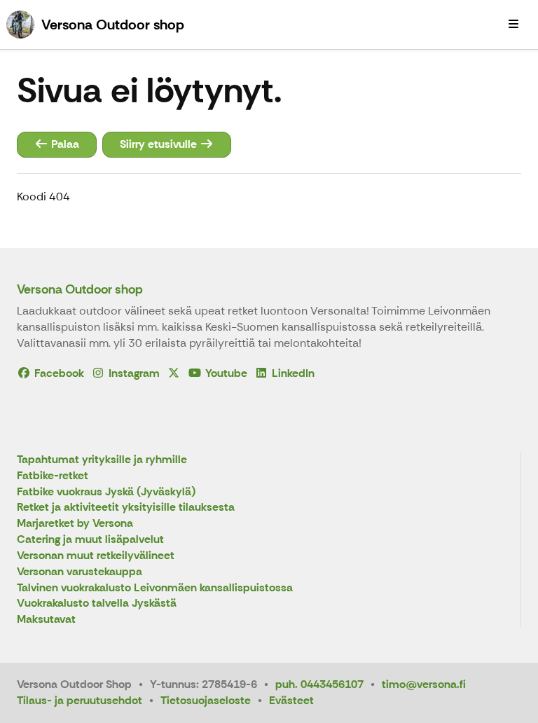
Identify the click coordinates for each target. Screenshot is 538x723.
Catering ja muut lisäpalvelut (90, 539)
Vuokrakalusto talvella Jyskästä (97, 603)
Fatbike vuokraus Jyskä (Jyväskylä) (106, 492)
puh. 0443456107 (319, 684)
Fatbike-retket (52, 476)
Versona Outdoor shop (80, 289)
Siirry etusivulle (160, 144)
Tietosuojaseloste (205, 700)
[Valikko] (513, 24)
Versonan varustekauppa (79, 572)
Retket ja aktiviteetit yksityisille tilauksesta (126, 507)
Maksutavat (46, 619)
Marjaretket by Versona (75, 523)
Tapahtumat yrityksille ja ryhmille (102, 460)
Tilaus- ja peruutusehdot (79, 700)
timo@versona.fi (424, 684)
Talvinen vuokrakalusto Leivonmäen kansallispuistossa (155, 588)
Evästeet (291, 700)
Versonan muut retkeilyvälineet (95, 556)
